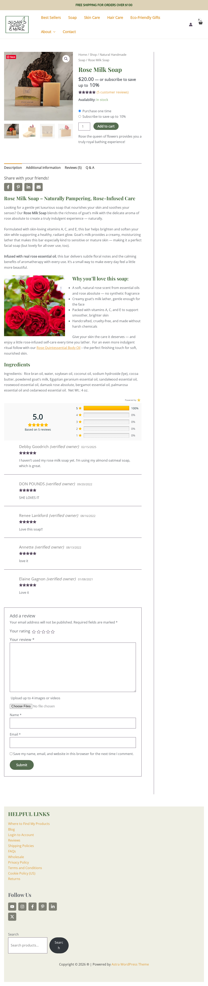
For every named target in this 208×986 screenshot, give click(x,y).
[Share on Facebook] (8, 187)
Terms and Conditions (25, 868)
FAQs (12, 851)
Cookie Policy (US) (21, 873)
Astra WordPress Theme (130, 964)
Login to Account (21, 835)
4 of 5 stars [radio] (48, 632)
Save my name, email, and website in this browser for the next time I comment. (73, 754)
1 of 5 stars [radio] (34, 632)
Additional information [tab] (43, 167)
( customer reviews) (113, 92)
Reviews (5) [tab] (73, 167)
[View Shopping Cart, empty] (200, 24)
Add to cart (106, 126)
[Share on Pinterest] (18, 187)
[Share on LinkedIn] (28, 187)
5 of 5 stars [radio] (53, 632)
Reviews (14, 840)
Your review (22, 639)
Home (82, 54)
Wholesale (16, 857)
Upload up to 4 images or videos (35, 698)
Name (16, 715)
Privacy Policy (18, 862)
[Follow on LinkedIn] (53, 907)
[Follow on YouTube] (12, 907)
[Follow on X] (12, 917)
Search (13, 934)
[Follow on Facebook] (32, 907)
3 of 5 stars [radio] (43, 632)
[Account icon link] (191, 24)
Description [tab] (13, 167)
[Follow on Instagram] (22, 907)
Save (12, 56)
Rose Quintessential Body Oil (58, 347)
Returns (14, 879)
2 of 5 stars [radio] (39, 632)
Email (15, 734)
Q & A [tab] (90, 167)
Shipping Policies (21, 846)
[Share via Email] (39, 187)
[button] (53, 32)
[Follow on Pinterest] (43, 907)
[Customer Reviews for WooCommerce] (138, 400)
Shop (93, 54)
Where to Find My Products (29, 823)
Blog (11, 829)
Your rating (20, 631)
